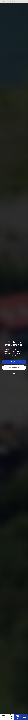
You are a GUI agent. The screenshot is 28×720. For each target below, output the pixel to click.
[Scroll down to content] (14, 374)
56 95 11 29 (12, 1)
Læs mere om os (14, 367)
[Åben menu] (24, 717)
